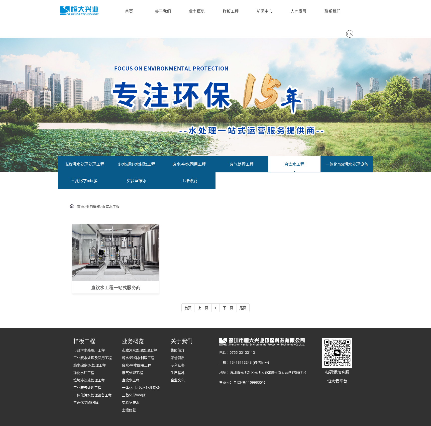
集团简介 (178, 350)
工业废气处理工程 (87, 387)
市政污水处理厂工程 (89, 350)
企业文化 (178, 379)
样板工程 (231, 11)
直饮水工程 (294, 164)
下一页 (228, 307)
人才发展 (299, 11)
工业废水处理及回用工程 (92, 357)
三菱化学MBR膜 (86, 402)
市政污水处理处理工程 (84, 164)
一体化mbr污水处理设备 (346, 164)
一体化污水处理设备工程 (92, 394)
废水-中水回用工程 (189, 164)
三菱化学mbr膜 (84, 180)
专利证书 (178, 364)
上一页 (203, 307)
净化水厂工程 (83, 372)
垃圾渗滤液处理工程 (89, 379)
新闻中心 (265, 11)
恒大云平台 (337, 381)
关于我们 (163, 11)
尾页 (242, 307)
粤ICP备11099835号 (249, 382)
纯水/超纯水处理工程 (89, 364)
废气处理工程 (242, 164)
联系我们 (332, 11)
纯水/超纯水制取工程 (136, 164)
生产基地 (178, 372)
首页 (129, 11)
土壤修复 (189, 180)
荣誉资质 (178, 357)
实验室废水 (137, 180)
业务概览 (197, 11)
